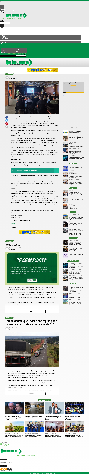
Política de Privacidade (8, 8)
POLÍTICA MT (3, 30)
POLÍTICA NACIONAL (4, 33)
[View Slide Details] (42, 71)
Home (1, 27)
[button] (2, 1)
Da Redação (13, 78)
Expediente (16, 48)
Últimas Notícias (8, 11)
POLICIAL (2, 32)
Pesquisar (2, 21)
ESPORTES (2, 34)
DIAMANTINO (3, 28)
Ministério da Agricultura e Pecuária (22, 220)
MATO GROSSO (3, 31)
